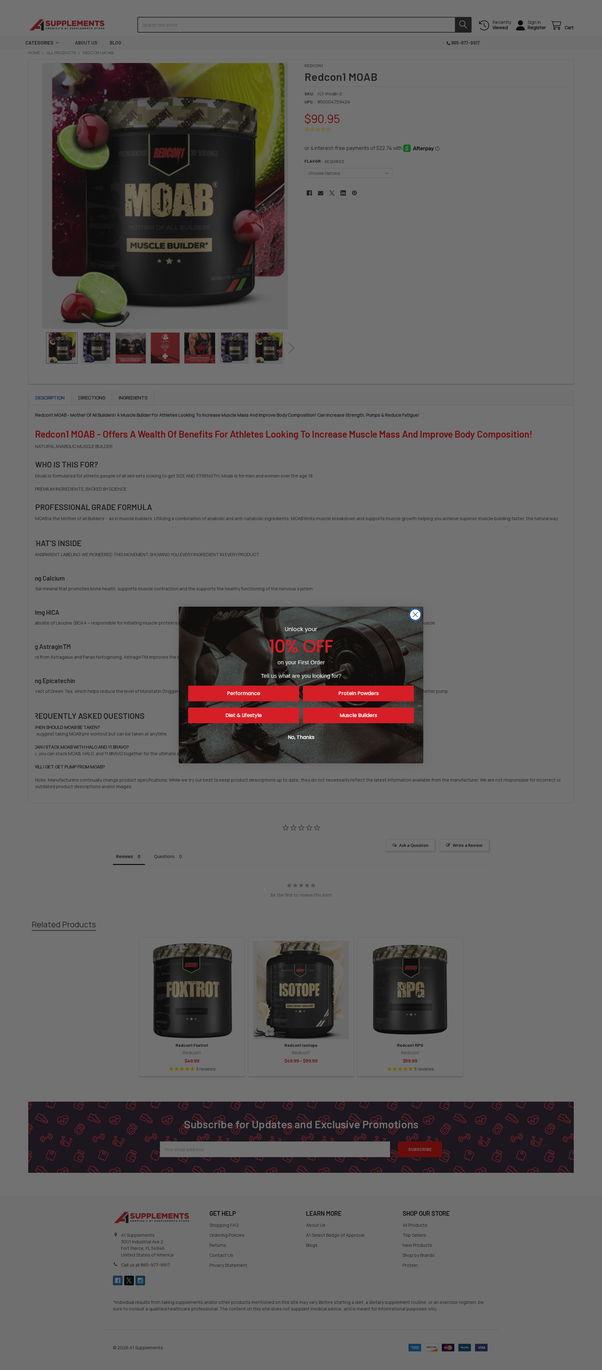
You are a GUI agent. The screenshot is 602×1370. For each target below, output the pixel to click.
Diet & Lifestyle (243, 715)
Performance (243, 693)
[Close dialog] (415, 614)
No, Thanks (301, 737)
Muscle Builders (358, 715)
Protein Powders (358, 693)
